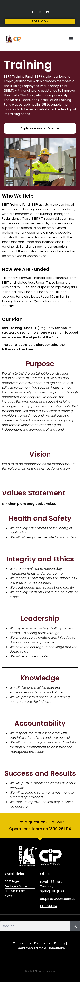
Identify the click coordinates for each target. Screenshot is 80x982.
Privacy (59, 943)
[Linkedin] (47, 12)
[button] (71, 38)
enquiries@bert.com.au (57, 898)
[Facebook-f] (32, 12)
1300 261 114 (48, 906)
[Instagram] (40, 12)
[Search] (75, 926)
